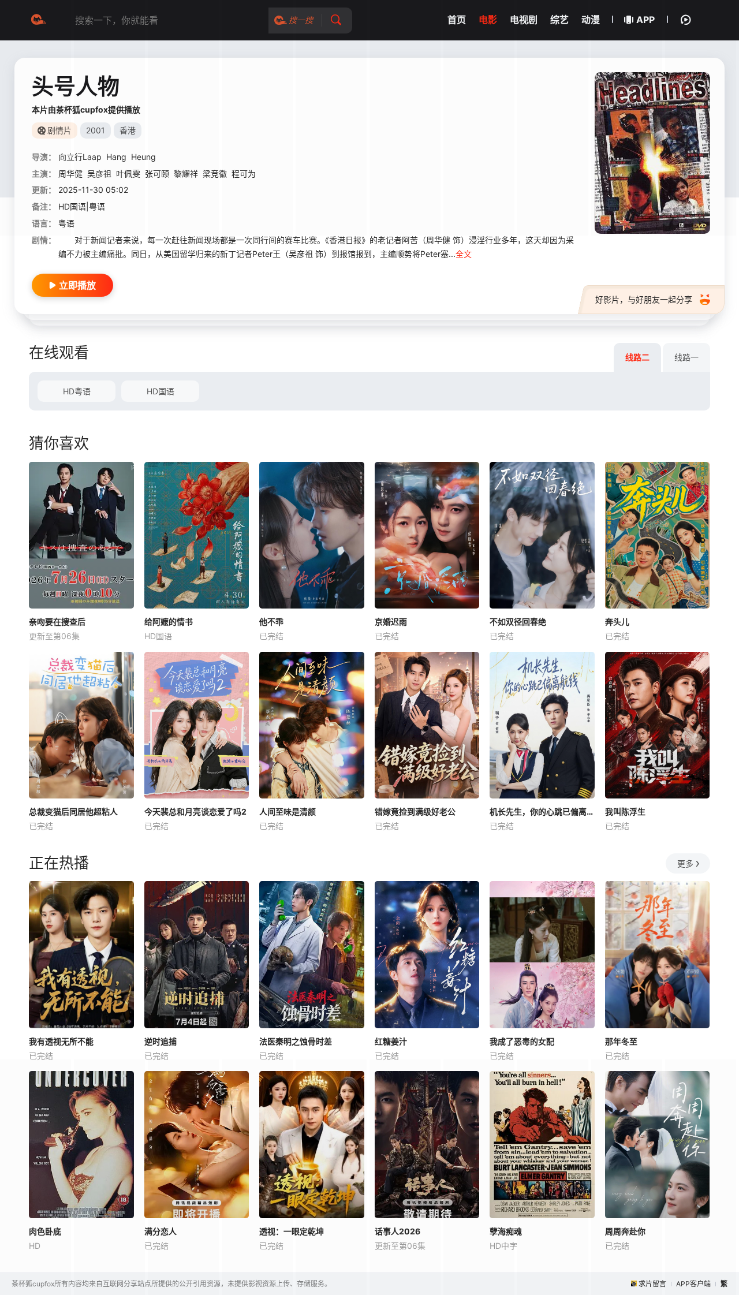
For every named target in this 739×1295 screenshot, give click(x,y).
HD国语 (160, 391)
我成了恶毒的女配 (522, 1041)
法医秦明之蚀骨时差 (295, 1041)
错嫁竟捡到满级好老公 (415, 811)
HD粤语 (77, 391)
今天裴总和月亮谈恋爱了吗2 (195, 811)
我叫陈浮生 (625, 811)
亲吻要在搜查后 (57, 621)
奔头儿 (617, 621)
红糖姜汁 (391, 1041)
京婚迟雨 (391, 621)
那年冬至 (621, 1041)
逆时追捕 (160, 1041)
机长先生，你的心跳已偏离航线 (542, 811)
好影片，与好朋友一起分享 (643, 299)
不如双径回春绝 (518, 621)
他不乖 (271, 621)
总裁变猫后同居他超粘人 (73, 811)
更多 (685, 863)
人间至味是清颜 (287, 811)
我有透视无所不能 (61, 1041)
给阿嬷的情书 (168, 621)
